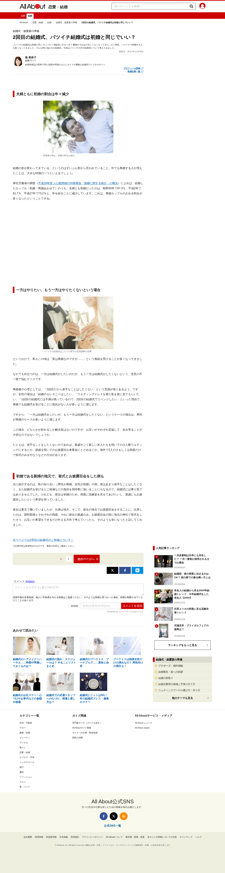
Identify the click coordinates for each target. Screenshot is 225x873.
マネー (23, 728)
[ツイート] (112, 570)
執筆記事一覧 (134, 71)
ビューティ (25, 737)
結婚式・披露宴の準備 (66, 22)
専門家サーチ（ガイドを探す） (87, 723)
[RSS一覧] (124, 816)
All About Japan (142, 728)
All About (24, 22)
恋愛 (23, 16)
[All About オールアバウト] (33, 7)
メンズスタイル (27, 762)
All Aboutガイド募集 (81, 728)
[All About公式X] (114, 816)
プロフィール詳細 (131, 68)
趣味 (22, 772)
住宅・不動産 (26, 723)
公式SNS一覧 (112, 825)
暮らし (23, 747)
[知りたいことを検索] (191, 6)
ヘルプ (198, 837)
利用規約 (75, 837)
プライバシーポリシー (92, 837)
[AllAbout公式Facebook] (104, 816)
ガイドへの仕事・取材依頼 (85, 733)
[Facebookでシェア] (125, 570)
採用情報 (39, 837)
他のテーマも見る (182, 697)
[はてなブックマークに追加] (137, 570)
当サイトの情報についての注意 (162, 837)
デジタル (24, 742)
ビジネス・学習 (27, 757)
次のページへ (86, 559)
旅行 (22, 767)
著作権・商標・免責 (135, 837)
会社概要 (28, 837)
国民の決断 (77, 737)
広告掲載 (63, 837)
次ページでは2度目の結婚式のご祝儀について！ (43, 539)
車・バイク (25, 787)
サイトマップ (186, 837)
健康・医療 (25, 733)
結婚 (30, 16)
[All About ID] (202, 6)
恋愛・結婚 (58, 7)
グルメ (23, 782)
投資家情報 (51, 837)
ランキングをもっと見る (182, 645)
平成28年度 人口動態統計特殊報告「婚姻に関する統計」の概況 (78, 183)
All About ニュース (143, 723)
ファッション (26, 777)
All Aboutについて (114, 837)
